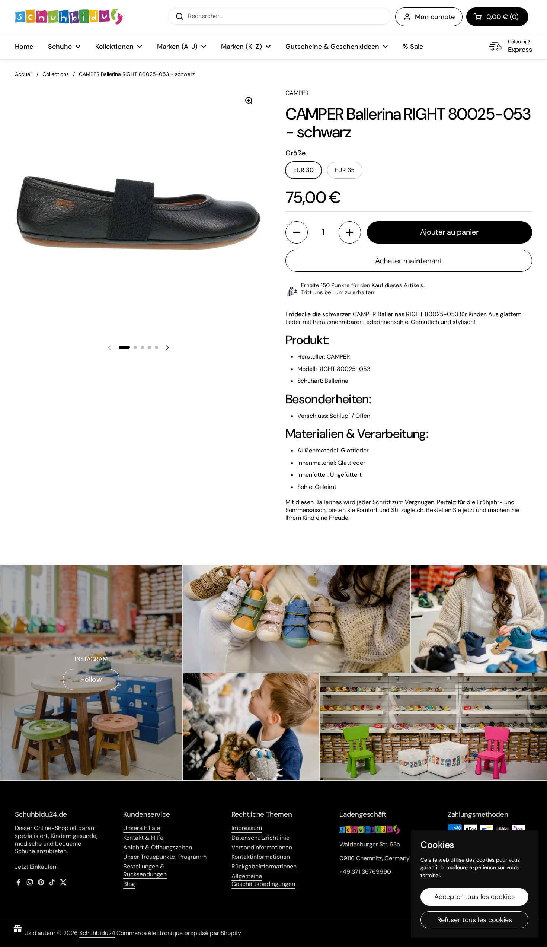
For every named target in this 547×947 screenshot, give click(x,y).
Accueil (23, 74)
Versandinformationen (261, 847)
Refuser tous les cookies (474, 919)
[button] (497, 16)
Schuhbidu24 (97, 933)
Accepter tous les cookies (474, 896)
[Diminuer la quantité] (296, 232)
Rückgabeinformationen (264, 866)
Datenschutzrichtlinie (260, 838)
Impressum (246, 828)
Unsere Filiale (141, 828)
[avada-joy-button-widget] (18, 929)
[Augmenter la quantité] (350, 232)
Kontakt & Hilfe (143, 838)
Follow (91, 679)
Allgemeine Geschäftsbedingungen (263, 880)
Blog (129, 884)
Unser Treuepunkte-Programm (165, 857)
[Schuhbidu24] (69, 16)
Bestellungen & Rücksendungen (145, 870)
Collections (55, 74)
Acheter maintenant (408, 261)
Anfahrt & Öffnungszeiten (157, 847)
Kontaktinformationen (260, 857)
